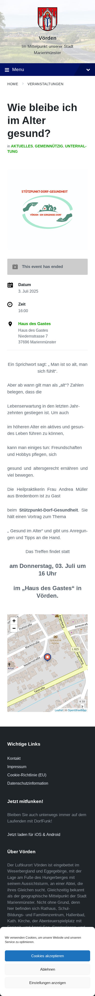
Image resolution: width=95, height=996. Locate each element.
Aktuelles (22, 146)
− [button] (14, 628)
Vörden (48, 38)
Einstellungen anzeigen (47, 983)
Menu (18, 69)
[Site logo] (47, 29)
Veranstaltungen (45, 84)
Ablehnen (47, 969)
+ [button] (14, 621)
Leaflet (59, 710)
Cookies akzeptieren (47, 956)
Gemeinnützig (49, 146)
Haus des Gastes (34, 323)
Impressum (16, 767)
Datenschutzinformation (27, 783)
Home (12, 84)
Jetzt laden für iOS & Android (33, 834)
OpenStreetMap (77, 710)
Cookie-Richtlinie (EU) (26, 775)
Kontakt (13, 758)
